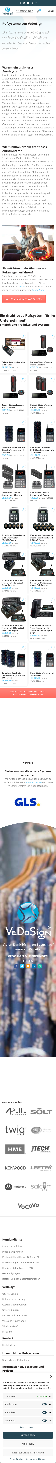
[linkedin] (32, 3)
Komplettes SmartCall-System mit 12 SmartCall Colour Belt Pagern (41, 582)
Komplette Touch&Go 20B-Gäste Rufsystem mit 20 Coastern (13, 675)
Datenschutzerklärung (35, 1459)
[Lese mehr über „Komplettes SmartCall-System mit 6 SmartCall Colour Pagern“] (23, 554)
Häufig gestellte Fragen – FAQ (17, 1268)
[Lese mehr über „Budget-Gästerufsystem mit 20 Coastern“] (51, 379)
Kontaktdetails (9, 1344)
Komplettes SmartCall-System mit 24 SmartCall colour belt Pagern (13, 628)
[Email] (28, 3)
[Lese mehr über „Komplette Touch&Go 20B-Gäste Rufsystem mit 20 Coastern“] (23, 647)
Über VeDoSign (10, 1293)
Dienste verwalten (27, 1427)
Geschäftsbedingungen (14, 1304)
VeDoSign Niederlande (14, 1320)
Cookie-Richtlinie (17, 1459)
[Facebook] (20, 3)
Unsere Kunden (10, 1309)
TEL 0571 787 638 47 (24, 11)
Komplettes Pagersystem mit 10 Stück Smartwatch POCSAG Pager (42, 537)
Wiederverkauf (10, 1326)
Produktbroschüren (12, 1246)
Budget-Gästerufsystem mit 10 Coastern (41, 363)
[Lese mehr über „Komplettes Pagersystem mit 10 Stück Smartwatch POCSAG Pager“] (51, 509)
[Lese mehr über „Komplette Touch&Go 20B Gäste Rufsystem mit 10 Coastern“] (23, 421)
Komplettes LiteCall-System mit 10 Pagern (12, 493)
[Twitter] (24, 3)
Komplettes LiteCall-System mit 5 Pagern (39, 493)
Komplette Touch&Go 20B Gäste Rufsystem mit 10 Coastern (13, 450)
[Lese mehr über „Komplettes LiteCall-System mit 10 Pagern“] (23, 466)
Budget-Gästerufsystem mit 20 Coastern (41, 406)
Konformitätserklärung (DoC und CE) (21, 1257)
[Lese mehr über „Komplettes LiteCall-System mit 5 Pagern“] (51, 466)
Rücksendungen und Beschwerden (20, 1262)
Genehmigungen (11, 1273)
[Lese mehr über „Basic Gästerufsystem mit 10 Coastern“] (51, 647)
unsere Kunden (34, 782)
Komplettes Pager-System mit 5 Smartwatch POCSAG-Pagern (14, 537)
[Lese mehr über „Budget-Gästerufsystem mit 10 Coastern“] (51, 336)
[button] (51, 1376)
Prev (8, 802)
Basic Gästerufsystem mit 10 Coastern (42, 674)
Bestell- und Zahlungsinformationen (21, 1278)
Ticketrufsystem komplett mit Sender (14, 363)
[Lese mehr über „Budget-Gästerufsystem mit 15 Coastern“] (23, 379)
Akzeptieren (28, 1435)
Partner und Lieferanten (15, 1315)
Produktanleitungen (12, 1251)
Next (45, 802)
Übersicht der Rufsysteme (15, 1359)
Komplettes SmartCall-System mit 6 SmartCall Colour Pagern (12, 582)
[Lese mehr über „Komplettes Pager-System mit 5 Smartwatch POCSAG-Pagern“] (23, 509)
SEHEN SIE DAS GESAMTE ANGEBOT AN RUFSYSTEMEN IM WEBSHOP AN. (28, 693)
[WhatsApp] (35, 3)
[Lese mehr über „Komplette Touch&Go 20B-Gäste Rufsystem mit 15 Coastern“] (51, 421)
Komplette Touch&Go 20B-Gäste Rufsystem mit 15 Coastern (42, 450)
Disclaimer (7, 1331)
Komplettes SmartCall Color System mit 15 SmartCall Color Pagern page (41, 629)
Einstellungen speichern (28, 1452)
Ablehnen (28, 1443)
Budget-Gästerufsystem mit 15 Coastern (13, 406)
